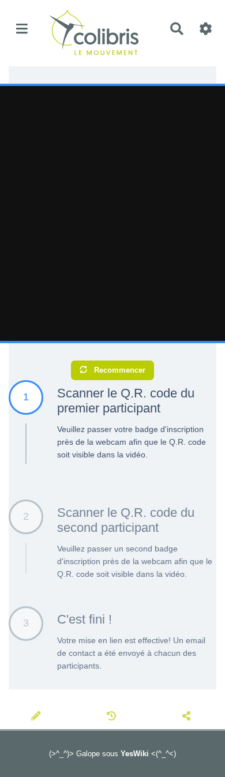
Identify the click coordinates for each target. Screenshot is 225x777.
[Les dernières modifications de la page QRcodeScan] (113, 717)
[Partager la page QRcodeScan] (188, 717)
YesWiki (135, 753)
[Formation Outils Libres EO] (97, 29)
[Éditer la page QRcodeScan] (38, 717)
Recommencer (118, 370)
